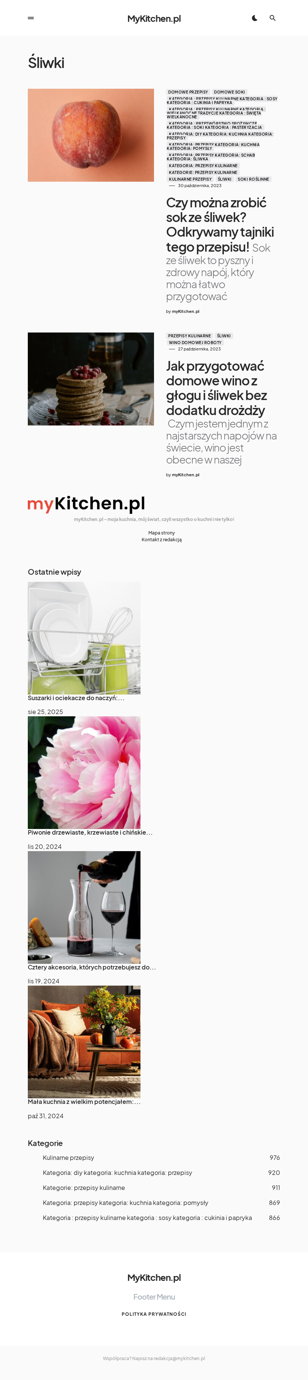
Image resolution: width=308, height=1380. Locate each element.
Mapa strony (161, 533)
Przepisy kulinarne (189, 336)
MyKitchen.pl (154, 18)
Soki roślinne (253, 179)
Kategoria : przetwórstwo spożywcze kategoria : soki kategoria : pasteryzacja (214, 125)
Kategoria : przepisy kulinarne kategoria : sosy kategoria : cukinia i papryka (222, 101)
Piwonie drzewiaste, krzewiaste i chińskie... (90, 832)
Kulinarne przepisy (190, 179)
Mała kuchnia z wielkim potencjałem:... (84, 1101)
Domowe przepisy (188, 92)
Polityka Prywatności (154, 1314)
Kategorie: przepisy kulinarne (203, 172)
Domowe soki (229, 92)
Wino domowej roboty (195, 342)
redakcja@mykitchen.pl (179, 1358)
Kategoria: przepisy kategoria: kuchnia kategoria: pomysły (213, 146)
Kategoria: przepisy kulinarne (203, 165)
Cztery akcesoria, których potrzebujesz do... (92, 967)
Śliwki (225, 179)
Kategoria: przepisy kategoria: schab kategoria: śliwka (211, 157)
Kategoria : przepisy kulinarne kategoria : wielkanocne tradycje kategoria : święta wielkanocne (216, 113)
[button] (30, 18)
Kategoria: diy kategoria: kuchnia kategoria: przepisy (220, 136)
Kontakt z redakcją (162, 539)
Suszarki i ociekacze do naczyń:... (76, 698)
